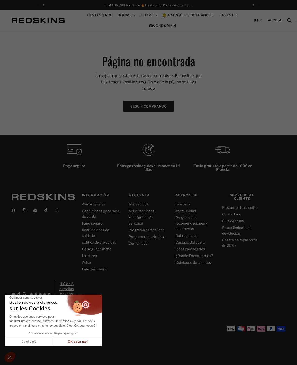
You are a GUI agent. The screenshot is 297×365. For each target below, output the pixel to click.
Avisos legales (93, 204)
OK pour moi (78, 341)
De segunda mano (96, 249)
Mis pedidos (138, 204)
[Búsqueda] (289, 20)
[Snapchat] (60, 210)
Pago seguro (92, 223)
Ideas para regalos (190, 249)
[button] (9, 357)
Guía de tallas (186, 236)
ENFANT (227, 15)
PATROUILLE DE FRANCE (189, 15)
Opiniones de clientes (193, 263)
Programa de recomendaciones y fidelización (191, 223)
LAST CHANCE (99, 15)
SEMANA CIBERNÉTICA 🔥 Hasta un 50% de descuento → (148, 5)
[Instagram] (28, 210)
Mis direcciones (142, 211)
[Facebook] (17, 210)
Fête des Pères (94, 269)
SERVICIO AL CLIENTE (242, 197)
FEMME (147, 15)
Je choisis (29, 341)
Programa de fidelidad (147, 230)
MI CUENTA (139, 195)
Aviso (86, 263)
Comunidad (138, 243)
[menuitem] (100, 15)
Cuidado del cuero (190, 242)
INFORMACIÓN (95, 195)
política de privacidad (99, 242)
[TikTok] (49, 210)
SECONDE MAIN (162, 25)
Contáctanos (232, 214)
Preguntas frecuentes (240, 207)
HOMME (125, 15)
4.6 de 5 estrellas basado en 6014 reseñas (66, 294)
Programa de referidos (147, 237)
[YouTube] (38, 211)
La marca (89, 256)
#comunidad (185, 211)
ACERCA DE (186, 195)
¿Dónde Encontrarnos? (194, 256)
